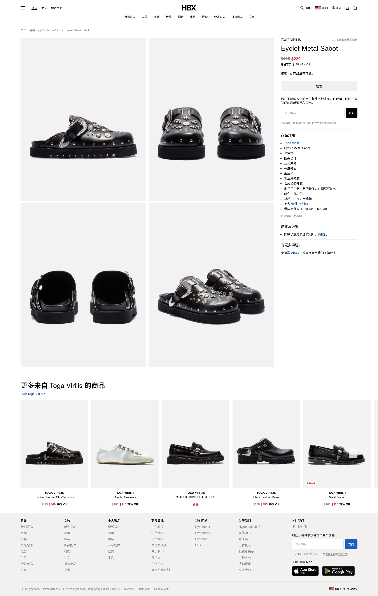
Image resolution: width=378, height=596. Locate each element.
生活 (24, 557)
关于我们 (157, 551)
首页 (23, 30)
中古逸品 (56, 8)
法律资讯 (245, 564)
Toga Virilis (54, 30)
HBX (198, 545)
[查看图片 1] (83, 119)
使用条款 (319, 122)
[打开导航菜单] (23, 8)
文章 (24, 570)
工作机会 (245, 545)
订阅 (351, 113)
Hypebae (201, 539)
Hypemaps (202, 533)
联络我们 (245, 570)
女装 (44, 8)
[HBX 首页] (189, 7)
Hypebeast (202, 527)
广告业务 (245, 557)
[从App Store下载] (305, 571)
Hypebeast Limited (38, 589)
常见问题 (157, 527)
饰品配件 (27, 545)
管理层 (243, 539)
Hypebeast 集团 (250, 527)
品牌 (41, 30)
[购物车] (355, 8)
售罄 (319, 86)
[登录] (347, 8)
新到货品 (27, 527)
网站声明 (129, 589)
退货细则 (157, 539)
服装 (24, 539)
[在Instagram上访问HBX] (300, 527)
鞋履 (305, 204)
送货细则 (157, 533)
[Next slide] (353, 453)
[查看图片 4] (211, 285)
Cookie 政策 (161, 589)
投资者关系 (246, 551)
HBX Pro (157, 564)
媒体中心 (245, 533)
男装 (34, 8)
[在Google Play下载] (338, 571)
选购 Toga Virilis (32, 394)
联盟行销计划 (160, 570)
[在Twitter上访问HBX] (306, 527)
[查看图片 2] (211, 119)
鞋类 (24, 551)
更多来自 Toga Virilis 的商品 (63, 385)
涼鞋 (294, 204)
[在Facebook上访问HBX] (294, 527)
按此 (324, 234)
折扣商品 (27, 564)
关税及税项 (159, 545)
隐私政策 (331, 122)
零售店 (156, 557)
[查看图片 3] (83, 285)
